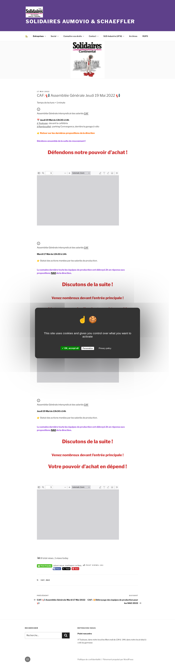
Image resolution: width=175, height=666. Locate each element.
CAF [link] (86, 113)
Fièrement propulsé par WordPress (118, 659)
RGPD (145, 36)
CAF (43, 580)
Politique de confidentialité (89, 659)
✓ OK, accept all (70, 348)
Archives (133, 36)
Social (53, 36)
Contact (92, 36)
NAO (48, 580)
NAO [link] (53, 273)
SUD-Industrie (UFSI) (112, 36)
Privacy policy (105, 348)
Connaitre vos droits (72, 36)
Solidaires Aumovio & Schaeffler (80, 21)
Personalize (88, 348)
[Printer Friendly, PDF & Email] (44, 565)
